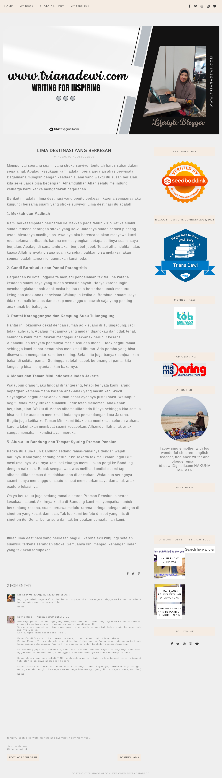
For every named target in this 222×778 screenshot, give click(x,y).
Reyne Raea (24, 616)
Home (8, 6)
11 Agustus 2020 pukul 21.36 (51, 616)
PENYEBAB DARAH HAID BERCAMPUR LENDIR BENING (169, 612)
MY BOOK (26, 6)
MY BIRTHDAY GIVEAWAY (169, 560)
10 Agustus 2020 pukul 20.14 (52, 594)
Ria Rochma (25, 594)
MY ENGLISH (79, 6)
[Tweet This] (133, 573)
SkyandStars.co (138, 773)
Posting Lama (129, 757)
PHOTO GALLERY (52, 6)
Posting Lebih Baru (23, 757)
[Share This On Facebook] (128, 573)
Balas (20, 606)
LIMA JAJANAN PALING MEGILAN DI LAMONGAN (169, 594)
